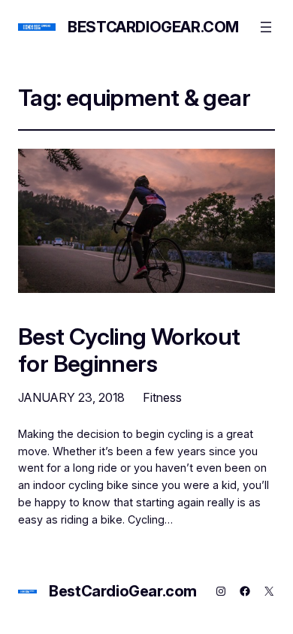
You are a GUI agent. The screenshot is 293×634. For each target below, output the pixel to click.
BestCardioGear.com (153, 27)
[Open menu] (266, 27)
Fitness (162, 397)
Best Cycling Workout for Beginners (129, 349)
